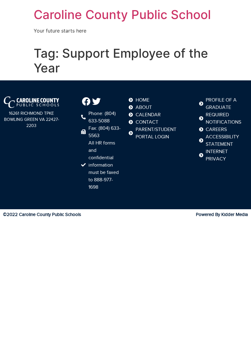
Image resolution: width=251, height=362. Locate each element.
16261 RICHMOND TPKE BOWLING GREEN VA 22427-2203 (31, 119)
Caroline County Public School (122, 14)
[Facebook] (86, 101)
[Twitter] (97, 101)
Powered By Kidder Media (222, 214)
